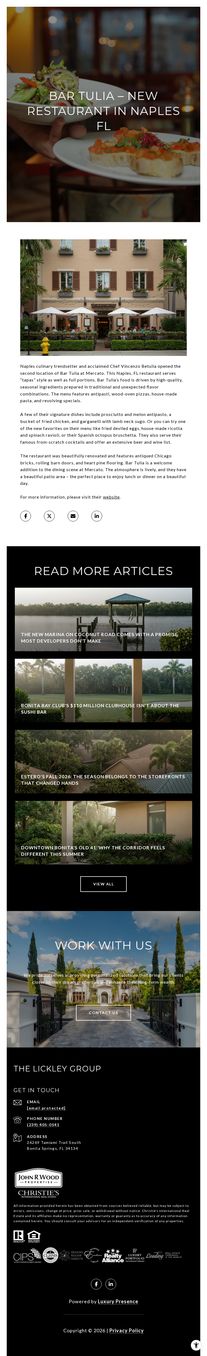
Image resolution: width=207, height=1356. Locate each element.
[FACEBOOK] (96, 1284)
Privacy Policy (126, 1330)
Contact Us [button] (103, 1012)
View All (103, 884)
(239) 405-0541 (43, 1124)
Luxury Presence (118, 1301)
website (111, 496)
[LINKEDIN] (110, 1284)
